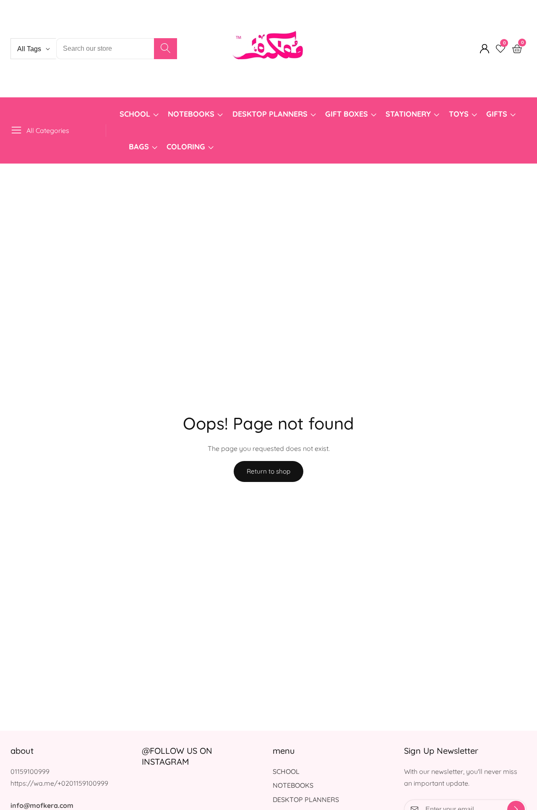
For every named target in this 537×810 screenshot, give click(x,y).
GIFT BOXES (346, 114)
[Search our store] (165, 48)
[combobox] (116, 48)
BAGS (139, 146)
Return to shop (268, 471)
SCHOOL (135, 114)
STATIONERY (408, 114)
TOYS (459, 114)
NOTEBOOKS (191, 114)
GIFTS (496, 114)
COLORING (187, 146)
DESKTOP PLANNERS (270, 114)
